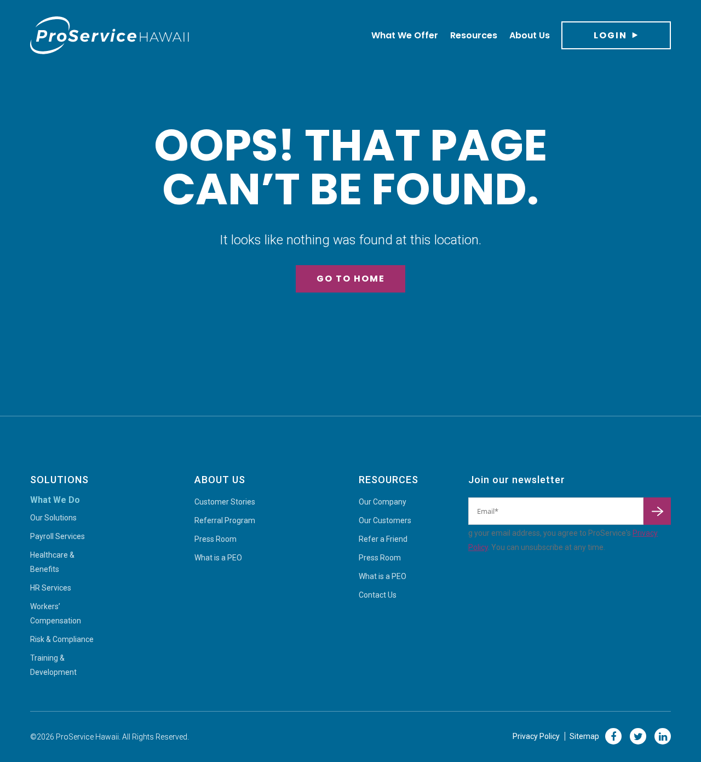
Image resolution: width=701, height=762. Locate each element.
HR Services (50, 587)
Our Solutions (53, 517)
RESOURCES (388, 479)
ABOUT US (219, 479)
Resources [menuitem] (473, 35)
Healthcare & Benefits (52, 562)
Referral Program (224, 520)
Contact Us (378, 595)
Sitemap (584, 737)
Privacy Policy (536, 737)
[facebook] (613, 736)
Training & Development (53, 665)
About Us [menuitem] (529, 35)
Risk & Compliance (62, 639)
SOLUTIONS (59, 479)
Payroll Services (57, 536)
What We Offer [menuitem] (404, 35)
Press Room (215, 539)
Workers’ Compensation (55, 613)
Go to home (351, 278)
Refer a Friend (383, 539)
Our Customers (385, 520)
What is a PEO (218, 557)
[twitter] (638, 736)
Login (610, 35)
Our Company (382, 501)
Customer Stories (224, 501)
